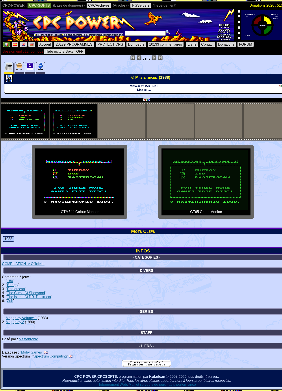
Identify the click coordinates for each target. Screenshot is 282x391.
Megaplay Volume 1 (21, 318)
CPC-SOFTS (39, 5)
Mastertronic (28, 339)
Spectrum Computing (50, 356)
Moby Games (31, 352)
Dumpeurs (136, 44)
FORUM (245, 44)
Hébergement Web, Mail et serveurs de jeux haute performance (146, 384)
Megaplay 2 (15, 322)
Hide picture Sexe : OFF (64, 51)
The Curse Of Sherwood (26, 293)
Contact (207, 44)
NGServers (140, 5)
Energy (12, 285)
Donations (226, 44)
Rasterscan (16, 289)
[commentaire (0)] (40, 68)
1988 (8, 239)
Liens (192, 44)
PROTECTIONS (110, 44)
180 (10, 281)
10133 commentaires (165, 44)
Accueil (45, 44)
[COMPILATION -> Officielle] (10, 81)
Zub (10, 301)
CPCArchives (98, 5)
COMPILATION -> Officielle (23, 264)
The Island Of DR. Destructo (29, 297)
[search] (168, 32)
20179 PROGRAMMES (74, 44)
